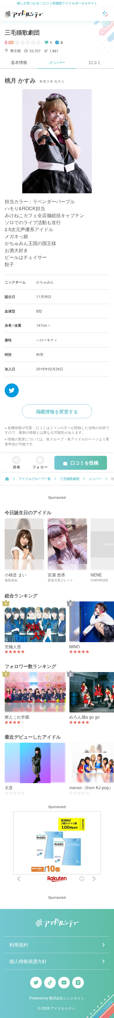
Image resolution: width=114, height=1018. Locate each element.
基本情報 (19, 62)
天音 (9, 787)
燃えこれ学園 (17, 717)
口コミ (95, 62)
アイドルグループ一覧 (35, 478)
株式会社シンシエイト (66, 997)
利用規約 (18, 944)
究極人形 (13, 646)
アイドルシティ (63, 1008)
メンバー (57, 62)
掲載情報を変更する (57, 411)
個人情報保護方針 (28, 961)
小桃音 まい (15, 575)
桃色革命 (11, 580)
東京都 (15, 50)
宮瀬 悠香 (56, 575)
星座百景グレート (60, 580)
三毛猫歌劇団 (22, 32)
